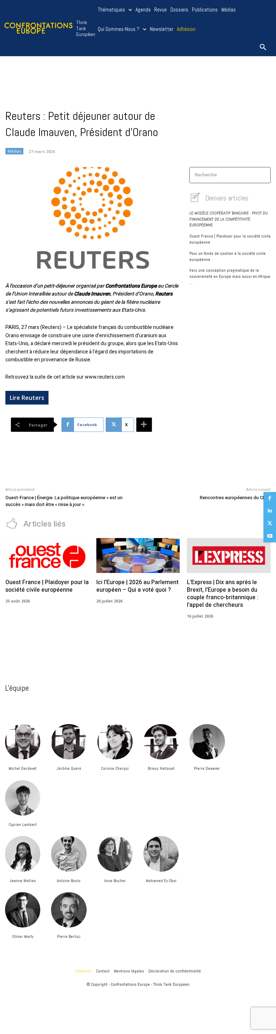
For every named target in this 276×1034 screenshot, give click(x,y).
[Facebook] (269, 498)
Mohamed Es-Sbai (161, 880)
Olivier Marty (22, 936)
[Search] (263, 175)
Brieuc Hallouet (161, 768)
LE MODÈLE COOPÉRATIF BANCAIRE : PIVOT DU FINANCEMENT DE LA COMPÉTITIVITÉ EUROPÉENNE (228, 219)
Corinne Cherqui (115, 768)
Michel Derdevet (23, 768)
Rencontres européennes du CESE (235, 497)
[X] (269, 523)
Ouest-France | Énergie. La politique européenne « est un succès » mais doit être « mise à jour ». (64, 501)
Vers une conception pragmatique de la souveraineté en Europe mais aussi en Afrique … (229, 276)
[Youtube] (269, 536)
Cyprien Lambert (23, 824)
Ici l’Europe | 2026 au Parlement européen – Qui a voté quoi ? (137, 586)
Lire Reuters (27, 398)
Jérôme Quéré (68, 768)
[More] (144, 424)
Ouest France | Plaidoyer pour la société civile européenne (47, 586)
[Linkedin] (269, 511)
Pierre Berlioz (68, 936)
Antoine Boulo (68, 880)
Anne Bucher (115, 880)
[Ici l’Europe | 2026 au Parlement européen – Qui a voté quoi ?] (138, 555)
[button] (263, 47)
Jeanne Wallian (22, 880)
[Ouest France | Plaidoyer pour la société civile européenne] (47, 555)
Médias (14, 151)
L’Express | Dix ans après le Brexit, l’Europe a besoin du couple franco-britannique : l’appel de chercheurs (222, 593)
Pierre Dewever (207, 768)
